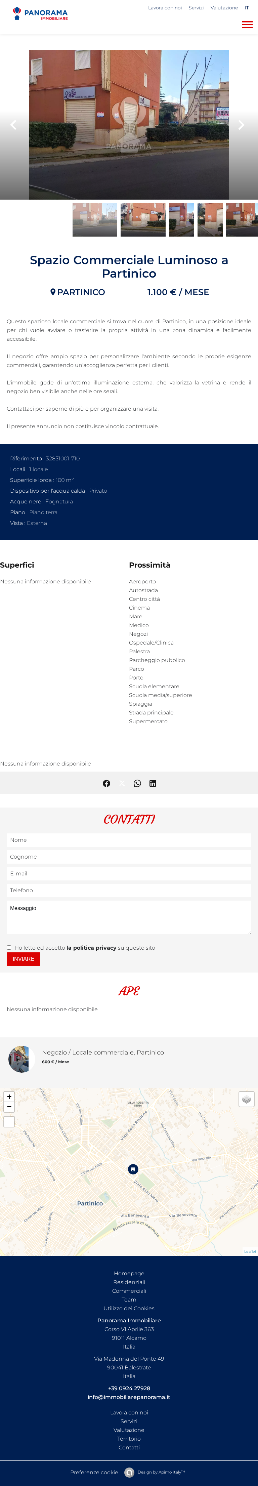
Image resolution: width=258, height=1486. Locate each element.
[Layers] (246, 1099)
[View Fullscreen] (9, 1122)
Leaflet (250, 1251)
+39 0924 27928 (129, 1388)
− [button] (9, 1107)
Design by (161, 1472)
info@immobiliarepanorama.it (129, 1397)
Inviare (24, 959)
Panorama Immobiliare (129, 1320)
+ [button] (9, 1096)
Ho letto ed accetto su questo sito (84, 948)
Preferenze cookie (94, 1472)
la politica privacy (92, 948)
